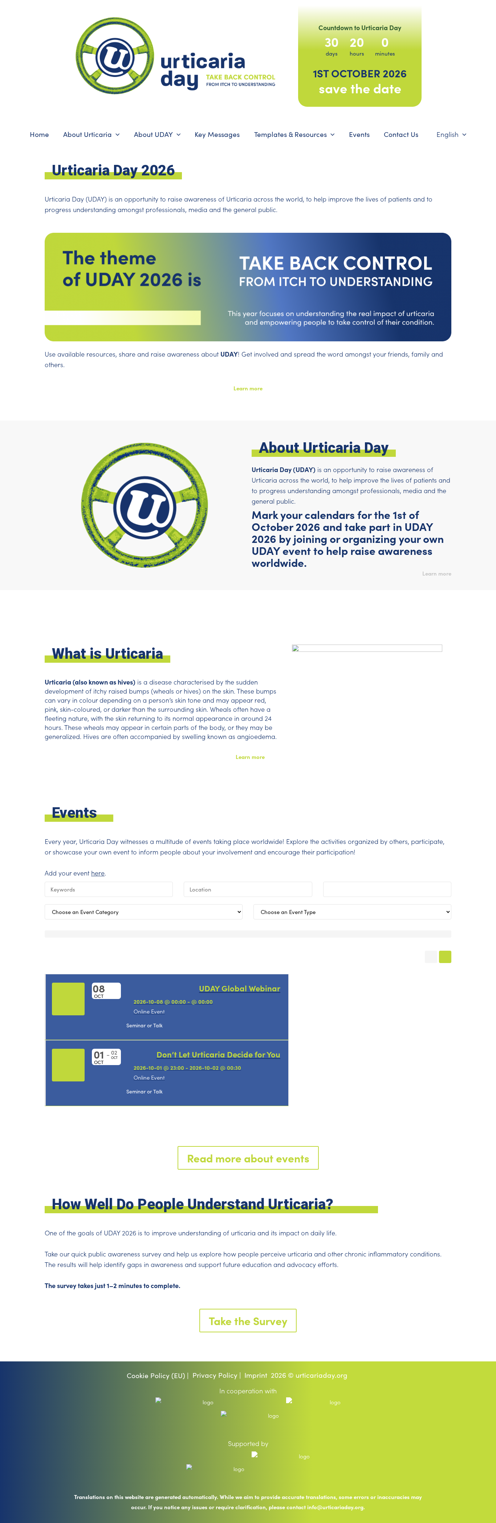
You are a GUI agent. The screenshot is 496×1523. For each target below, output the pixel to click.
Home (39, 134)
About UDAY (153, 134)
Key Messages (217, 134)
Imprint (255, 1375)
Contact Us (401, 134)
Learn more (248, 388)
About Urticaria (87, 134)
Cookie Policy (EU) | (158, 1375)
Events (359, 134)
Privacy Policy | (216, 1375)
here (98, 873)
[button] (115, 134)
